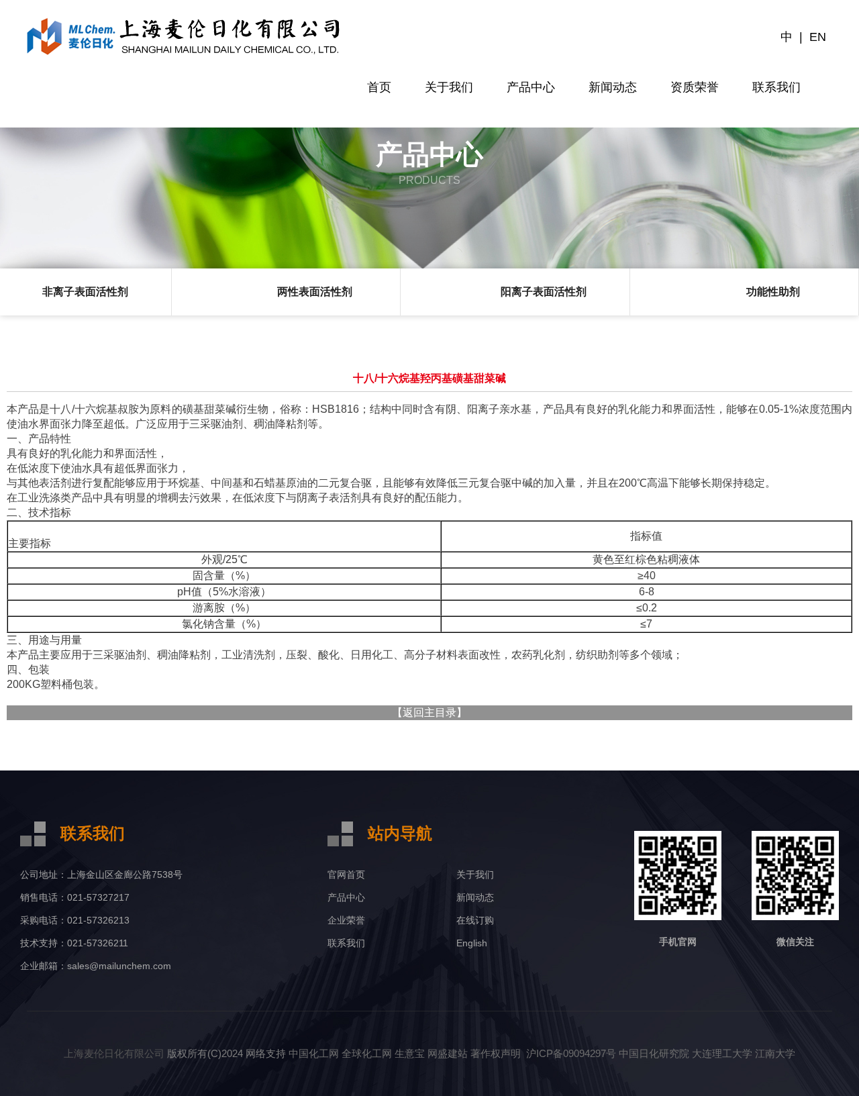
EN (817, 37)
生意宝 (410, 1053)
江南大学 (775, 1053)
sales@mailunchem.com (119, 965)
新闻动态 (613, 87)
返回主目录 (429, 712)
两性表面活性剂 (314, 291)
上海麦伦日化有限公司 (114, 1053)
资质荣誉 (694, 87)
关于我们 (449, 87)
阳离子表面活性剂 (544, 291)
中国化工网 (314, 1053)
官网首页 (346, 874)
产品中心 (531, 87)
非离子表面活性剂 (85, 291)
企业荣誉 (346, 920)
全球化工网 (367, 1053)
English (471, 943)
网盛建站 (447, 1053)
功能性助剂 (773, 291)
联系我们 (776, 87)
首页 (379, 87)
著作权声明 (495, 1053)
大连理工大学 (722, 1053)
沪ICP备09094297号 (569, 1053)
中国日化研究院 (654, 1053)
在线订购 (475, 920)
